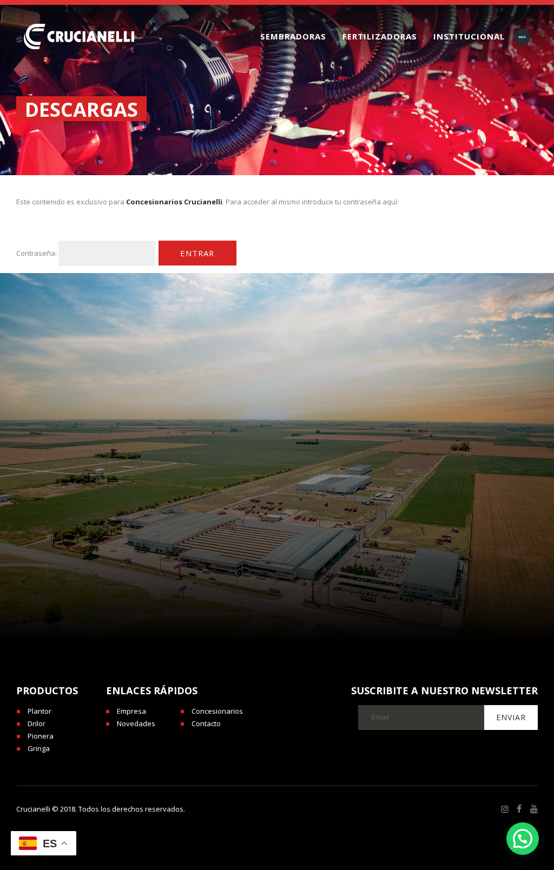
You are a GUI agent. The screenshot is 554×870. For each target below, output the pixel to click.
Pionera (41, 736)
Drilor (36, 723)
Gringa (39, 748)
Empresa (131, 711)
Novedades (136, 723)
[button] (522, 838)
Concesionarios (217, 711)
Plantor (39, 711)
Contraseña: (37, 252)
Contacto (206, 723)
